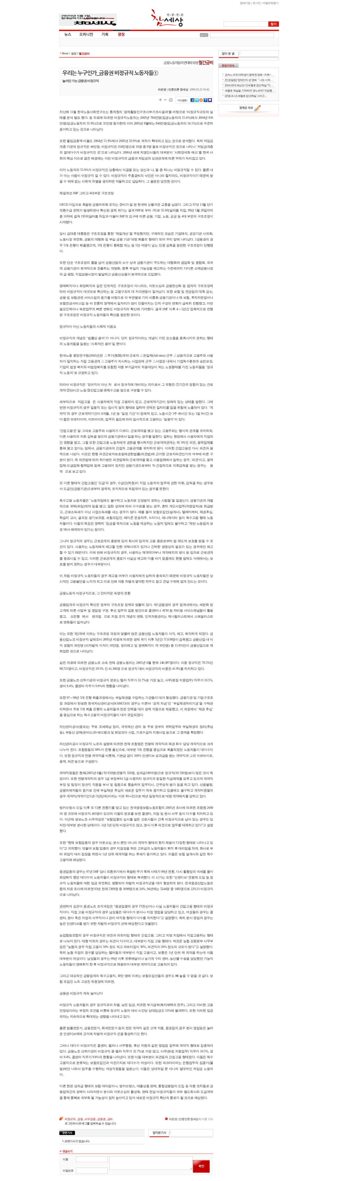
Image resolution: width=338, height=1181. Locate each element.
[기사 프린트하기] (171, 99)
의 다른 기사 (191, 1119)
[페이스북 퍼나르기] (192, 101)
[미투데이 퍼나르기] (210, 101)
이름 (65, 1159)
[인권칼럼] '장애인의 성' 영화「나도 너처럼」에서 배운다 (250, 79)
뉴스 (67, 34)
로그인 (257, 3)
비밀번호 (68, 1170)
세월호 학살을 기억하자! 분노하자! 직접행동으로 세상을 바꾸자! (250, 90)
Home (65, 53)
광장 (118, 34)
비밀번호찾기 (270, 3)
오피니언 (86, 34)
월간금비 (84, 53)
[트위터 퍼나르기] (197, 101)
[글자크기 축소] (165, 99)
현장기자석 (228, 66)
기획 (105, 34)
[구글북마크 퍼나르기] (205, 101)
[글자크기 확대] (160, 99)
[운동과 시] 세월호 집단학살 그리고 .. (245, 95)
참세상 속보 (250, 108)
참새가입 (245, 3)
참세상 (167, 18)
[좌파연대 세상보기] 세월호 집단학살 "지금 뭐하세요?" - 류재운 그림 (250, 85)
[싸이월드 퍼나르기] (201, 101)
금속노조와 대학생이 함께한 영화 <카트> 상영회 (250, 74)
